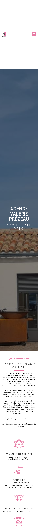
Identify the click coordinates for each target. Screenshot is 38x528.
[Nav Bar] (34, 34)
